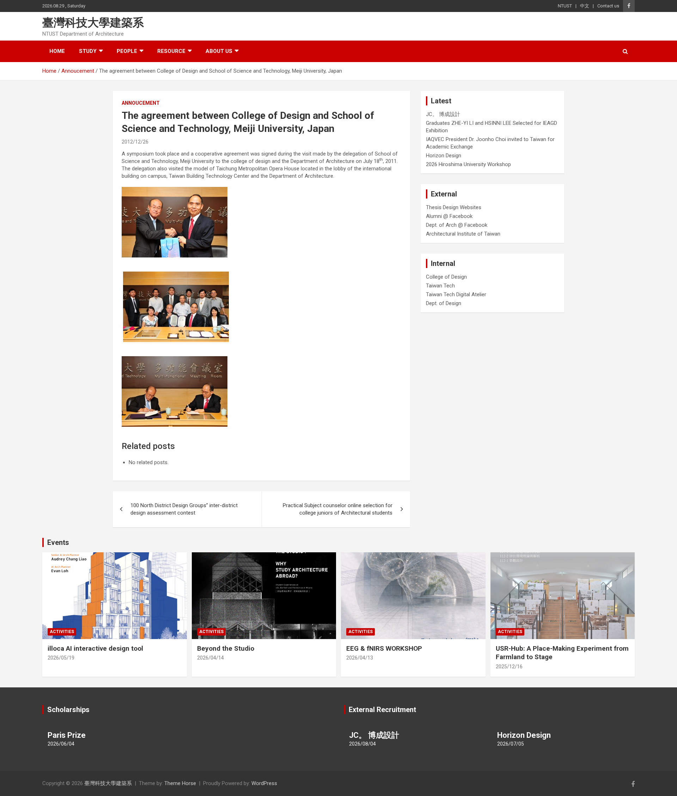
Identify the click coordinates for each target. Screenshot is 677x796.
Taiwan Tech (440, 285)
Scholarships (68, 709)
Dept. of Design (443, 303)
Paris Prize (67, 735)
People (127, 51)
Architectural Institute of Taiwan (463, 234)
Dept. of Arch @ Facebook (456, 225)
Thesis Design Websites (453, 207)
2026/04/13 (359, 658)
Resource (171, 51)
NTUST (565, 5)
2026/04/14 (210, 658)
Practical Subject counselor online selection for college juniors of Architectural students (337, 509)
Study (88, 51)
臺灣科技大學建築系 (93, 22)
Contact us (608, 5)
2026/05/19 (61, 658)
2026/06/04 (61, 744)
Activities (62, 631)
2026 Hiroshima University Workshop (468, 164)
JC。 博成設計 (443, 114)
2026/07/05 (510, 744)
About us (219, 51)
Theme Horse (180, 783)
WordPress (264, 783)
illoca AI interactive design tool (95, 648)
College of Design (446, 277)
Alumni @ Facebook (449, 216)
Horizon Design (443, 155)
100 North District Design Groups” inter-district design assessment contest (184, 509)
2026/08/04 (362, 744)
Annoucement (141, 103)
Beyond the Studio (225, 648)
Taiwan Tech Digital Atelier (456, 294)
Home (57, 51)
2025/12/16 (509, 666)
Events (58, 542)
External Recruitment (382, 709)
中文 (584, 5)
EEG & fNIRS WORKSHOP (384, 648)
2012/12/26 (135, 142)
